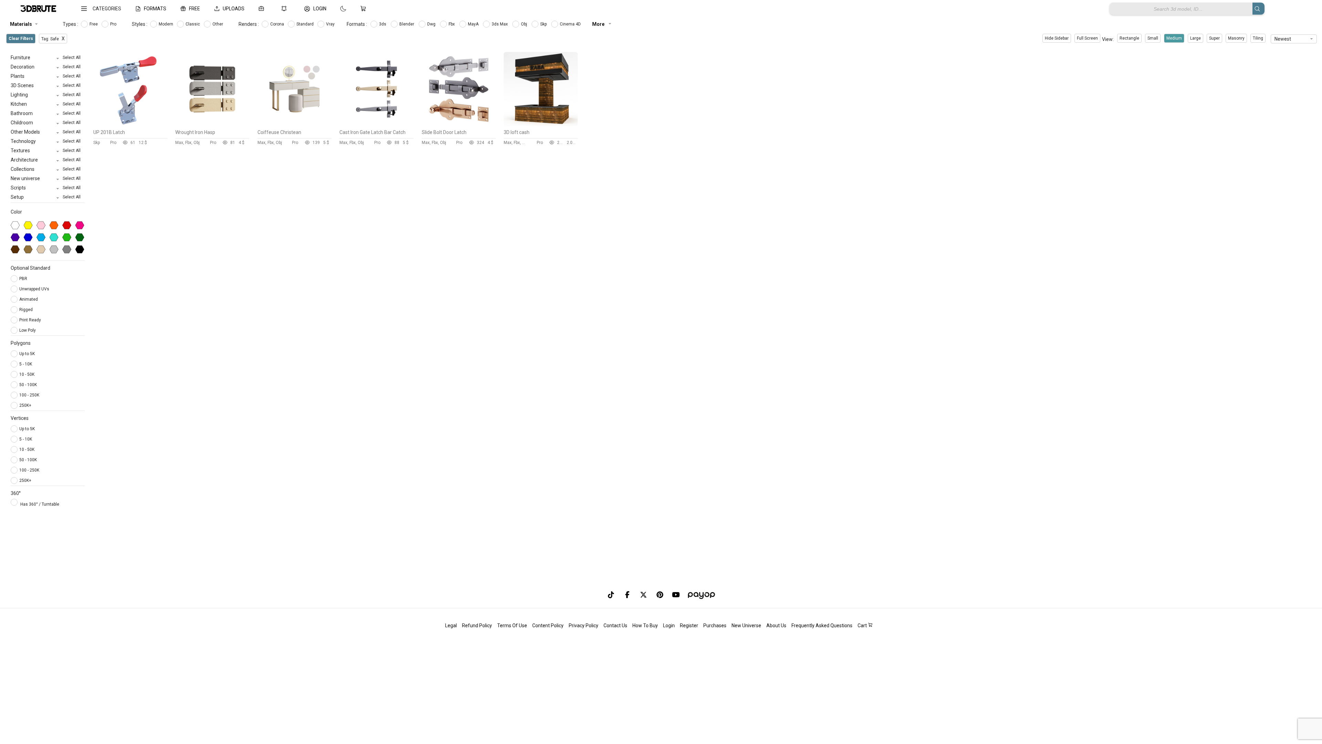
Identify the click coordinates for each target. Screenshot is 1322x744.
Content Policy (548, 625)
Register (689, 625)
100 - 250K (29, 395)
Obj (524, 24)
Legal (451, 625)
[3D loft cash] (541, 124)
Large (1195, 38)
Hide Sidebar (1057, 38)
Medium (1174, 38)
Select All (72, 57)
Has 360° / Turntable (39, 504)
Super (1214, 38)
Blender (407, 24)
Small (1152, 38)
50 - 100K (28, 384)
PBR (23, 278)
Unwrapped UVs (34, 289)
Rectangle (1129, 38)
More (599, 24)
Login (669, 625)
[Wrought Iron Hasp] (212, 124)
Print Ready (30, 320)
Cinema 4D (571, 24)
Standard (305, 24)
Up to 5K (27, 353)
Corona (277, 24)
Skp (544, 24)
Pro (113, 24)
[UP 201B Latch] (130, 124)
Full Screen (1087, 38)
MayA (474, 24)
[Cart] (364, 9)
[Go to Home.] (38, 8)
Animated (29, 299)
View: (1108, 39)
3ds (383, 24)
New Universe (746, 625)
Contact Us (615, 625)
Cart (863, 625)
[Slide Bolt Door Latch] (459, 124)
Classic (193, 24)
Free (94, 24)
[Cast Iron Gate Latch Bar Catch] (376, 124)
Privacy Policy (583, 625)
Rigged (26, 309)
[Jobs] (262, 9)
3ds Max (500, 24)
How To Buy (645, 625)
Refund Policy (477, 625)
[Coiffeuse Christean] (295, 124)
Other (218, 24)
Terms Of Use (512, 625)
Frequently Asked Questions (821, 625)
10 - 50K (26, 374)
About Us (776, 625)
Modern (166, 24)
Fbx (452, 24)
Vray (331, 24)
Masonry (1236, 38)
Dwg (432, 24)
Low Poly (28, 330)
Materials (21, 24)
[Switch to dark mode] (336, 9)
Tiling (1258, 38)
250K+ (25, 405)
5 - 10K (25, 364)
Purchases (714, 625)
